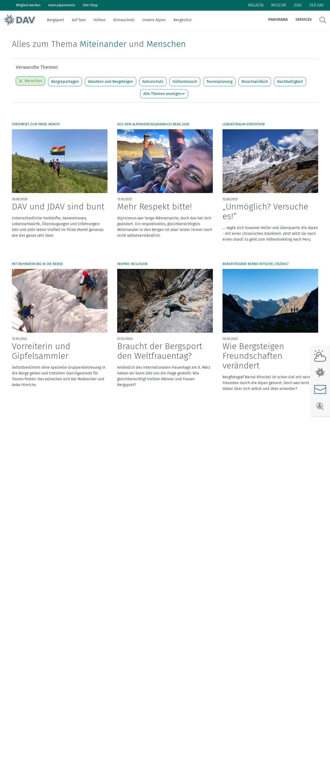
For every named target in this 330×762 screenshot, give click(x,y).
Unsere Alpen (154, 20)
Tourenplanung (219, 81)
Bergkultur (182, 20)
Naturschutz (152, 81)
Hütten (99, 20)
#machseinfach (255, 81)
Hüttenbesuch (184, 81)
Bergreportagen (65, 81)
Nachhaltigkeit (290, 81)
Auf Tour (79, 20)
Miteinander (103, 44)
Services (303, 19)
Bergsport (55, 20)
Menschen (166, 44)
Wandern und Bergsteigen (110, 81)
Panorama (278, 19)
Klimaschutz (124, 20)
